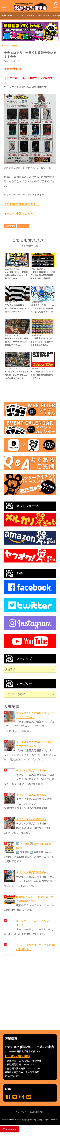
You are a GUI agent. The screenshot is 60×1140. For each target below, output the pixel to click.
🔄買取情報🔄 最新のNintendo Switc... (34, 845)
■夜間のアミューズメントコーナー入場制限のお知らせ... (36, 898)
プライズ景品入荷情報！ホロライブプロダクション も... (35, 744)
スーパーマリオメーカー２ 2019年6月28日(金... (35, 947)
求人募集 (30, 15)
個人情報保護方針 (36, 1112)
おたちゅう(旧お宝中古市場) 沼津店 (28, 1120)
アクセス (19, 15)
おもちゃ (24, 226)
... (27, 1126)
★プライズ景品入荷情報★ (31, 770)
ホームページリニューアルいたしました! (35, 923)
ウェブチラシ (43, 15)
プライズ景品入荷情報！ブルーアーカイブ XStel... (36, 715)
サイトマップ (21, 1112)
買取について (7, 15)
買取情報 (11, 226)
